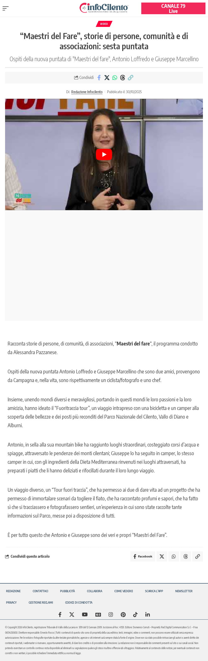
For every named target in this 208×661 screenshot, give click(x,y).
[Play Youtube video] (104, 154)
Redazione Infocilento (86, 91)
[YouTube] (85, 614)
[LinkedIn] (147, 614)
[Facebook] (60, 614)
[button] (7, 8)
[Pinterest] (123, 614)
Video (104, 23)
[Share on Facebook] (98, 78)
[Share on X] (106, 78)
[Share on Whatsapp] (114, 78)
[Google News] (98, 614)
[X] (72, 614)
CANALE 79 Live (173, 8)
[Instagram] (110, 614)
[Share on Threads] (122, 78)
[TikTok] (135, 614)
